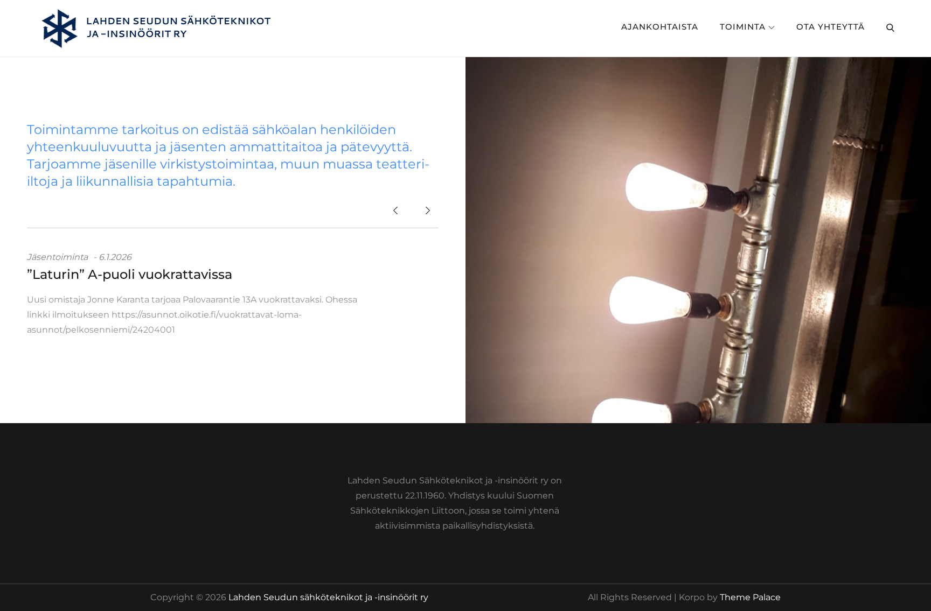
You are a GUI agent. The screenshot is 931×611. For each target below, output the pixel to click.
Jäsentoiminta (57, 257)
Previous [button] (395, 211)
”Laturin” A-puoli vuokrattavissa (129, 274)
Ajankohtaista (659, 27)
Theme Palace (750, 597)
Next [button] (428, 211)
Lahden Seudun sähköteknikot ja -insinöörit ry (328, 597)
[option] (233, 293)
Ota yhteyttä (830, 27)
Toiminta (743, 27)
